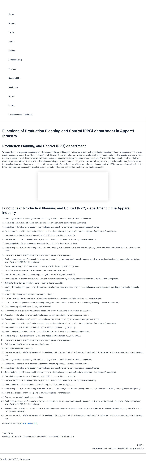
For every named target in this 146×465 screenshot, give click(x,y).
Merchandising (15, 60)
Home (11, 14)
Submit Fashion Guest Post (20, 114)
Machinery (13, 87)
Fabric (11, 41)
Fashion (12, 50)
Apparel (12, 23)
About (11, 96)
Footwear (13, 69)
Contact (12, 105)
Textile (11, 32)
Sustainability (14, 78)
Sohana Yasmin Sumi (29, 423)
